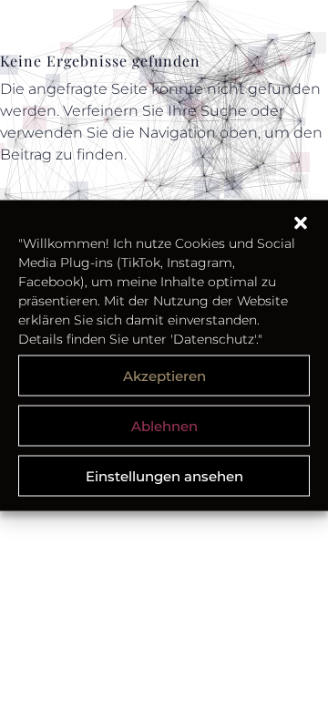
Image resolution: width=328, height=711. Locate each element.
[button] (301, 223)
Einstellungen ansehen (164, 475)
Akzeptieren (164, 375)
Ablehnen (164, 425)
